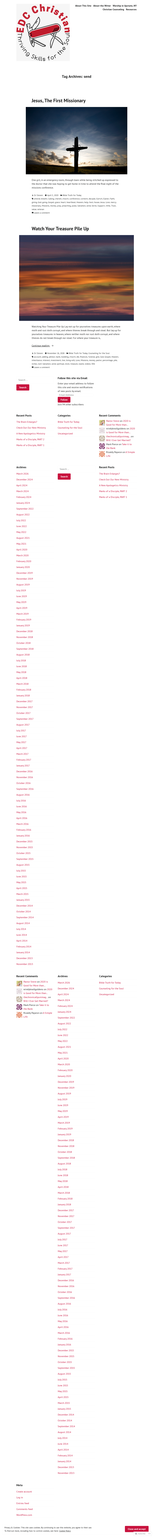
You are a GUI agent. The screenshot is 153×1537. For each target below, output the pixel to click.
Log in (19, 1497)
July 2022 (21, 520)
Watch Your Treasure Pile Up (60, 228)
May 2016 (21, 812)
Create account (24, 1491)
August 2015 (23, 864)
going (44, 202)
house (96, 202)
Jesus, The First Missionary (59, 100)
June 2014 (21, 934)
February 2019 (23, 619)
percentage (108, 360)
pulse (74, 205)
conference (74, 198)
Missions (45, 205)
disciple (92, 198)
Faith (112, 198)
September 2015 (25, 859)
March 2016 (22, 824)
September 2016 (25, 788)
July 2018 (21, 660)
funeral (91, 356)
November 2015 (24, 847)
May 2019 (21, 602)
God (39, 202)
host (91, 202)
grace (57, 202)
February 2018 (23, 689)
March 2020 (22, 555)
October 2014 (23, 911)
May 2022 (21, 532)
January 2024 (23, 502)
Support (101, 205)
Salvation (81, 205)
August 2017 (23, 724)
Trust (113, 205)
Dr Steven (38, 195)
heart (63, 202)
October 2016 (23, 783)
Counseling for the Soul (98, 353)
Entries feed (22, 1503)
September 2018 (25, 648)
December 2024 (24, 479)
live (63, 360)
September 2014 (25, 917)
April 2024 (21, 485)
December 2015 (24, 841)
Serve (94, 205)
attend (37, 198)
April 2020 (21, 549)
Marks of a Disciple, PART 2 (30, 439)
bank (58, 356)
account (37, 356)
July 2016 (21, 800)
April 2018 (21, 678)
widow (88, 363)
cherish (58, 198)
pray (59, 205)
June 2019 (21, 596)
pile (115, 360)
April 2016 (21, 818)
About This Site (83, 6)
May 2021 (21, 543)
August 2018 (23, 654)
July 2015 (21, 870)
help (86, 202)
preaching (66, 205)
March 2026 (22, 473)
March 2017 (22, 753)
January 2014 (23, 952)
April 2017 (21, 748)
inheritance (37, 360)
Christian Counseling (113, 9)
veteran (40, 209)
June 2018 (21, 666)
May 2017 (21, 742)
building (64, 356)
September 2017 (25, 718)
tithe (108, 205)
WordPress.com (24, 1515)
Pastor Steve (112, 420)
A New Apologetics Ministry (30, 433)
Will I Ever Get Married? (118, 440)
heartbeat (71, 202)
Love (108, 202)
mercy (113, 202)
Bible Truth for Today (72, 195)
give (97, 356)
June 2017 (21, 736)
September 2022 (25, 508)
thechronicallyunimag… (118, 436)
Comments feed (24, 1509)
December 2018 (24, 631)
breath (44, 198)
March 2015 (22, 894)
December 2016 (24, 771)
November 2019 (24, 578)
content (84, 198)
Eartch (99, 198)
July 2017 (21, 730)
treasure (74, 363)
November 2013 (24, 964)
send (89, 205)
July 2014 (21, 929)
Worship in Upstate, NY (125, 6)
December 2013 (24, 958)
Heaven (79, 202)
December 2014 (24, 905)
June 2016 (21, 806)
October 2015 (23, 853)
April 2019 (21, 608)
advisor (52, 356)
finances (83, 356)
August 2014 (23, 923)
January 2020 (23, 567)
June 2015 (21, 876)
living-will (70, 360)
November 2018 (24, 637)
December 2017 (24, 701)
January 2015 (23, 899)
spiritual (60, 363)
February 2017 (23, 759)
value (34, 209)
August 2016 (23, 794)
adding (45, 356)
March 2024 (22, 491)
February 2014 (23, 946)
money (53, 205)
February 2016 (23, 829)
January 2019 (23, 625)
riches (34, 363)
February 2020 (23, 561)
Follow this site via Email (72, 378)
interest (46, 360)
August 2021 (23, 537)
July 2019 (21, 590)
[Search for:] (35, 380)
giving (34, 202)
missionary (36, 205)
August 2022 (23, 514)
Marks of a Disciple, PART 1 (30, 445)
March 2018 (22, 683)
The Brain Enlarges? (26, 421)
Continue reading (41, 346)
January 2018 (23, 695)
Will (93, 363)
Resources (131, 9)
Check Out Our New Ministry (31, 427)
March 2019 (22, 613)
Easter (106, 198)
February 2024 (23, 497)
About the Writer (102, 6)
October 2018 (23, 643)
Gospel (51, 202)
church (65, 198)
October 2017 (23, 713)
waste (81, 363)
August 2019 (23, 584)
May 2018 (21, 672)
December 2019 (24, 572)
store (67, 363)
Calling (51, 198)
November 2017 (24, 707)
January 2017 (23, 765)
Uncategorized (65, 433)
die (77, 356)
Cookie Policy (65, 1530)
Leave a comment (42, 212)
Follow (64, 399)
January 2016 (23, 835)
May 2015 (21, 882)
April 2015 (21, 888)
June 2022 (21, 526)
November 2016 (24, 777)
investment (56, 360)
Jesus (102, 202)
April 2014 (21, 940)
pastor (99, 360)
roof (40, 363)
